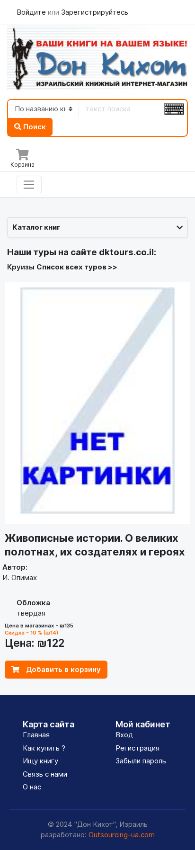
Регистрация (137, 747)
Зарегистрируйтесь (94, 12)
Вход (124, 734)
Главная (36, 734)
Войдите (32, 12)
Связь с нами (45, 773)
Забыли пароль (140, 760)
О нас (32, 786)
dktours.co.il (126, 252)
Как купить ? (44, 747)
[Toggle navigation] (29, 185)
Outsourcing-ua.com (122, 834)
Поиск (33, 126)
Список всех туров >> (76, 266)
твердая (31, 612)
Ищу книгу (40, 760)
